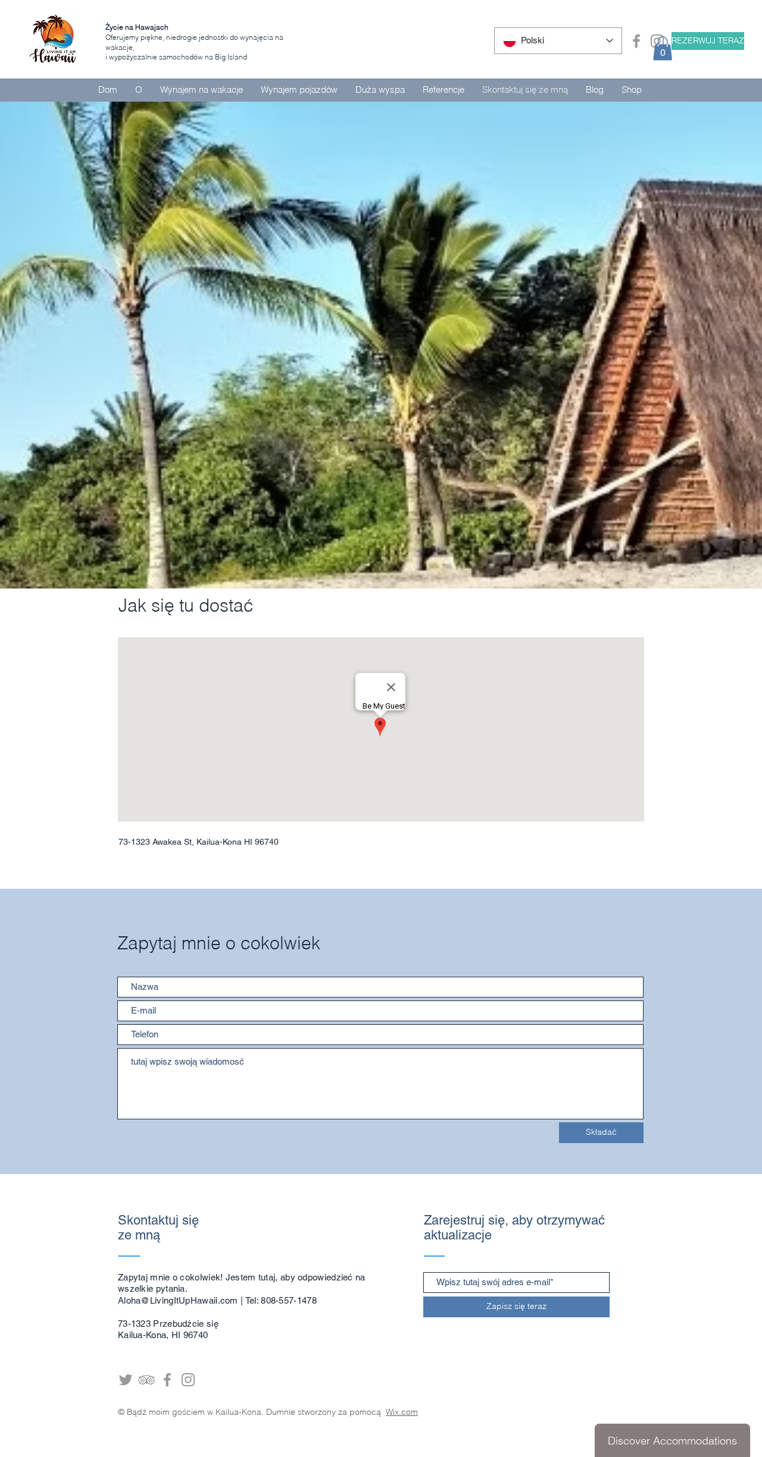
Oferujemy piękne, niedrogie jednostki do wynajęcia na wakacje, (194, 37)
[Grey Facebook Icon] (636, 41)
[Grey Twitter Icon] (126, 1380)
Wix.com (402, 1411)
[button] (662, 48)
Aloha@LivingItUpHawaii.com (178, 1300)
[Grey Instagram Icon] (188, 1380)
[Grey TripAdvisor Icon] (146, 1380)
